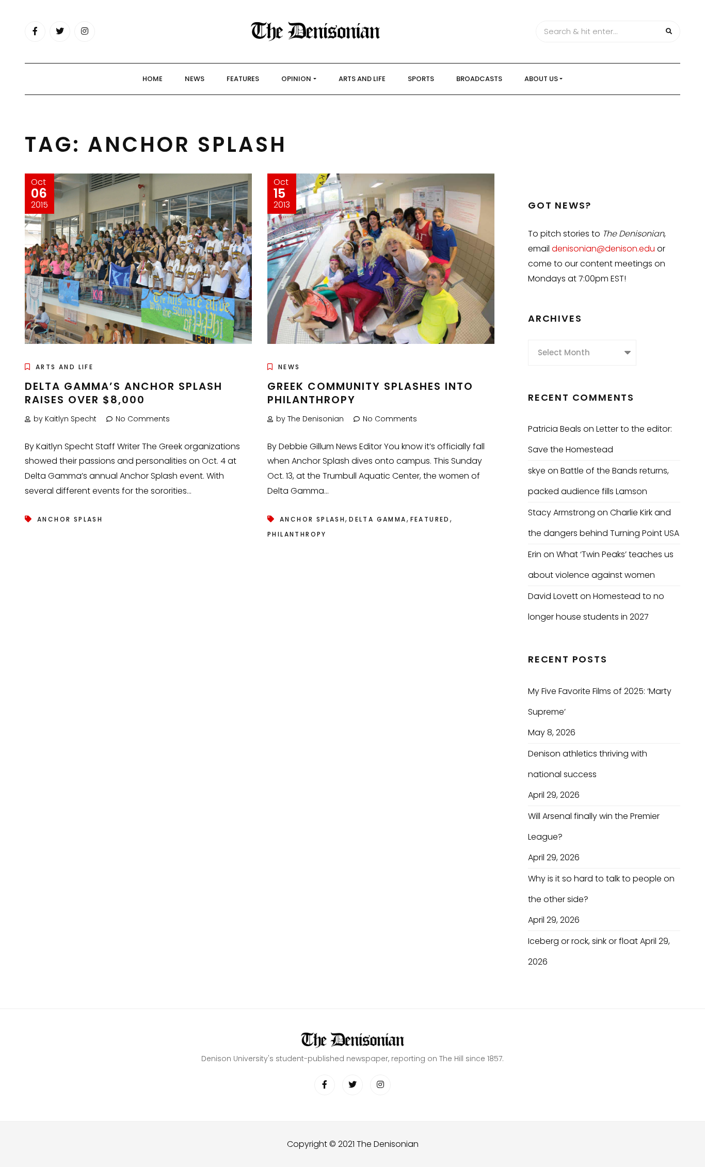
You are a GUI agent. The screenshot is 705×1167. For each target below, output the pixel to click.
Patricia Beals (554, 429)
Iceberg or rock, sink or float (583, 941)
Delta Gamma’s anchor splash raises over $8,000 (123, 393)
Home (152, 79)
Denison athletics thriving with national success (587, 764)
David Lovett (553, 596)
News (194, 79)
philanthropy (297, 534)
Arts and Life (362, 79)
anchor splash (70, 519)
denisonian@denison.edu (603, 249)
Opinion (296, 79)
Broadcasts (479, 79)
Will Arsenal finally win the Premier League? (594, 826)
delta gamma (377, 519)
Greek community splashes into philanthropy (370, 393)
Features (243, 79)
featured (430, 519)
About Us (541, 79)
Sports (421, 79)
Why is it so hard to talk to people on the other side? (601, 889)
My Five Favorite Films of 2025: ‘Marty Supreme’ (599, 701)
